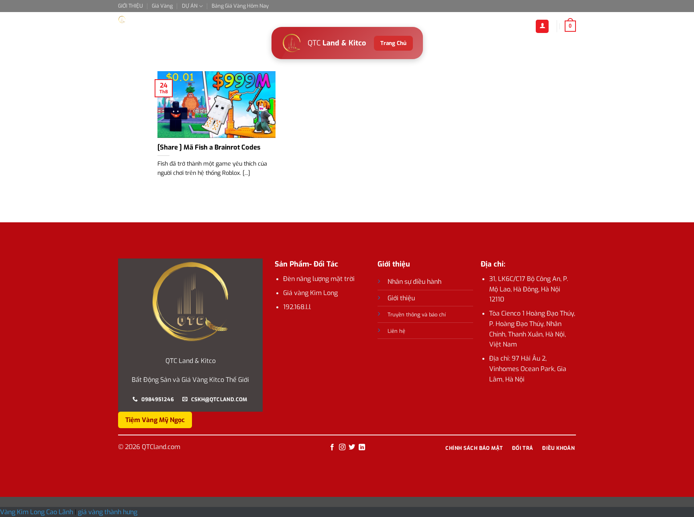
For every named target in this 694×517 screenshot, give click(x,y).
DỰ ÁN (190, 5)
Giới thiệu (401, 298)
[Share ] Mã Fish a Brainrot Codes (208, 147)
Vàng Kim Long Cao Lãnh (37, 512)
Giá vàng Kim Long (310, 293)
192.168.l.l (297, 307)
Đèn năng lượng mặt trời (319, 279)
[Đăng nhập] (542, 26)
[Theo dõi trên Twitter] (352, 447)
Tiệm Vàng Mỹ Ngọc (155, 420)
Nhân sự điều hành (414, 281)
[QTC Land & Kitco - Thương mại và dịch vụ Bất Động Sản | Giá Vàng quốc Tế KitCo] (158, 19)
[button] (570, 26)
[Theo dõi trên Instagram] (342, 447)
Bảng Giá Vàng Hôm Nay (240, 5)
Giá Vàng (162, 5)
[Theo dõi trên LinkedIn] (362, 447)
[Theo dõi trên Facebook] (332, 447)
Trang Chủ (393, 43)
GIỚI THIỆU (130, 5)
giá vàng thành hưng (107, 512)
